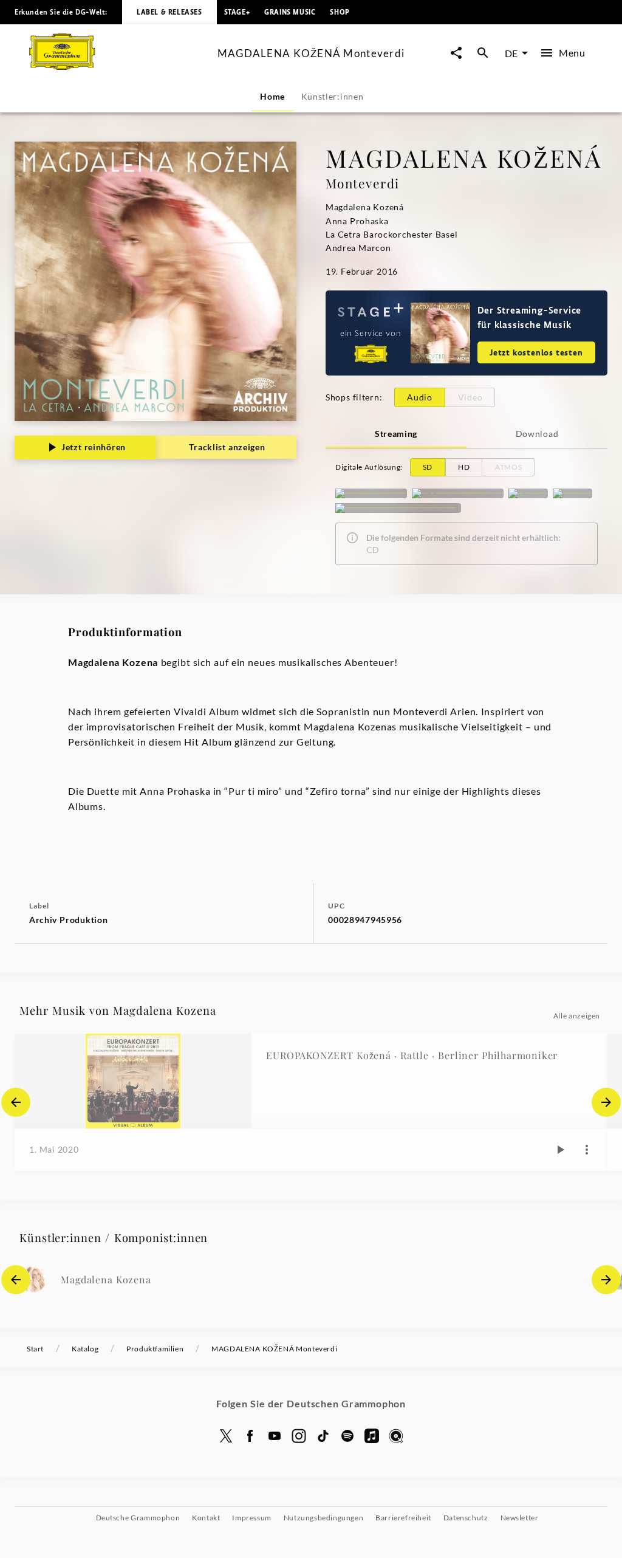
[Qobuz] (396, 1436)
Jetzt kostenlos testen (536, 352)
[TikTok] (323, 1436)
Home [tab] (272, 96)
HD (464, 467)
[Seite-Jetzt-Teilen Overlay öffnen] (456, 53)
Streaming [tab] (396, 433)
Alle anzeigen (576, 1015)
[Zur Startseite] (118, 66)
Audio (419, 397)
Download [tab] (537, 433)
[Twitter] (226, 1436)
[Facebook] (250, 1436)
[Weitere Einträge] (606, 1102)
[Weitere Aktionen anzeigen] (587, 1150)
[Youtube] (274, 1436)
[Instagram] (299, 1436)
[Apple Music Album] (458, 493)
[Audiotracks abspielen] (560, 1150)
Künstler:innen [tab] (332, 96)
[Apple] (372, 1436)
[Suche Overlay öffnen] (483, 53)
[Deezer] (572, 493)
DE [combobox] (511, 53)
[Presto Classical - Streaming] (398, 508)
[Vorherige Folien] (15, 1102)
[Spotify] (528, 493)
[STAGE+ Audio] (371, 493)
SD (427, 467)
